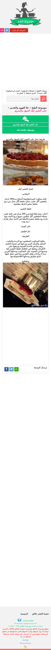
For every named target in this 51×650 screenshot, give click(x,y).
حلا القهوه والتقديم (19, 107)
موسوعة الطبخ (39, 107)
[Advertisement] (25, 60)
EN (2, 30)
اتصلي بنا (20, 93)
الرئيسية (24, 614)
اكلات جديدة (42, 93)
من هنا (22, 636)
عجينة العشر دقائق (40, 614)
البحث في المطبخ (13, 91)
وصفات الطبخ (42, 91)
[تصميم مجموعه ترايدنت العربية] (26, 620)
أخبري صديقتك (31, 93)
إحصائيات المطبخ (28, 91)
